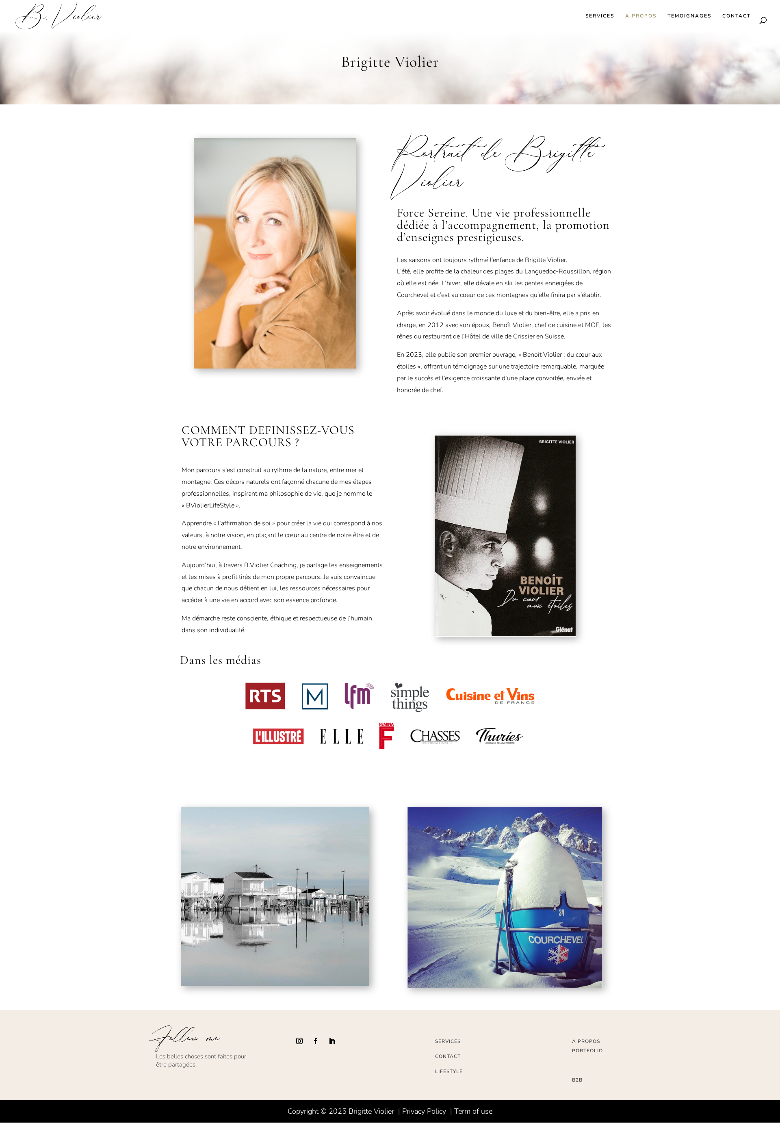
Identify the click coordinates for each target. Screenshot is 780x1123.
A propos (640, 16)
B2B (577, 1080)
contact (448, 1056)
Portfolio (587, 1050)
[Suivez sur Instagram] (299, 1040)
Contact (736, 16)
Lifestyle (449, 1071)
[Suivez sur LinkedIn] (331, 1040)
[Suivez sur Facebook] (315, 1040)
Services (599, 16)
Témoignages (689, 16)
